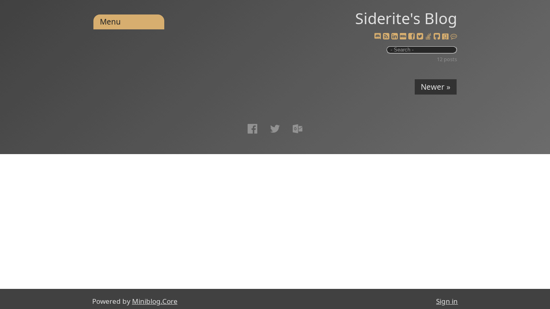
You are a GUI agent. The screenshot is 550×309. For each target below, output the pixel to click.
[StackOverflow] (428, 37)
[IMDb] (403, 37)
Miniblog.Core (155, 301)
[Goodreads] (445, 37)
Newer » (436, 87)
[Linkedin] (394, 37)
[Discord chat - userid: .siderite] (377, 37)
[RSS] (386, 37)
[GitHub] (437, 37)
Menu (110, 21)
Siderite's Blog (406, 18)
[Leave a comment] (454, 37)
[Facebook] (411, 37)
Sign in (447, 301)
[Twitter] (420, 37)
